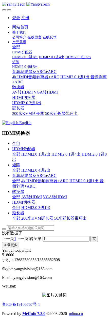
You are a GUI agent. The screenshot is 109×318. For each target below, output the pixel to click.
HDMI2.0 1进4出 (66, 154)
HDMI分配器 (23, 149)
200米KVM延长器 (37, 218)
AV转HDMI (31, 197)
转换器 (18, 191)
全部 (16, 47)
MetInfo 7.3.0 (33, 313)
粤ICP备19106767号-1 (21, 304)
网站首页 (20, 27)
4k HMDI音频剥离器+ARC (44, 181)
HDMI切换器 (23, 202)
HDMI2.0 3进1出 (35, 207)
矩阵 (16, 165)
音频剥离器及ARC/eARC (34, 175)
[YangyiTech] (54, 4)
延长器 (18, 213)
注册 (25, 18)
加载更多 (10, 245)
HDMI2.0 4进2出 (35, 170)
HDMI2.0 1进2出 (35, 154)
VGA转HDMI (55, 197)
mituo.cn (76, 313)
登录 (16, 18)
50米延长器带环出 (70, 218)
